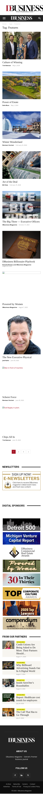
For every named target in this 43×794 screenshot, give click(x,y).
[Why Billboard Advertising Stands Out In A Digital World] (8, 665)
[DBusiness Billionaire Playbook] (21, 244)
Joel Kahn (5, 360)
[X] (28, 775)
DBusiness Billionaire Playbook (18, 261)
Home (4, 24)
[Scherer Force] (21, 380)
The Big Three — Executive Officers (21, 221)
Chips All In (8, 437)
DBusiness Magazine (9, 225)
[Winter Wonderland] (21, 125)
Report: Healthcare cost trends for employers (28, 699)
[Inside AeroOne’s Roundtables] (8, 683)
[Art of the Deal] (21, 165)
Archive (8, 784)
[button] (4, 18)
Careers (25, 784)
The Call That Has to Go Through (26, 713)
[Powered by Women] (21, 286)
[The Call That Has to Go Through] (8, 712)
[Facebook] (15, 775)
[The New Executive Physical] (21, 333)
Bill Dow (5, 185)
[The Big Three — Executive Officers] (21, 205)
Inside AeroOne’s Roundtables (25, 684)
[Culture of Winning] (21, 45)
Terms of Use (16, 787)
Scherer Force (9, 397)
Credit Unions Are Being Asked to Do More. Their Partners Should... (26, 649)
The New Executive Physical (17, 357)
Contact (32, 784)
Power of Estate (10, 102)
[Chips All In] (21, 420)
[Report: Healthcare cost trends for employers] (8, 697)
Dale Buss (5, 105)
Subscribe (16, 784)
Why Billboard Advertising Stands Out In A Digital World (28, 668)
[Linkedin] (21, 775)
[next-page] (28, 452)
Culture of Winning (12, 62)
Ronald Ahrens (7, 265)
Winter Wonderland (12, 142)
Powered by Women (12, 304)
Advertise (6, 787)
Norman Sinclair (8, 145)
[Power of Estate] (21, 85)
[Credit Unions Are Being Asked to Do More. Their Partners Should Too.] (8, 645)
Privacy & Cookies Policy (31, 787)
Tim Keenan (6, 65)
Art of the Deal (9, 181)
